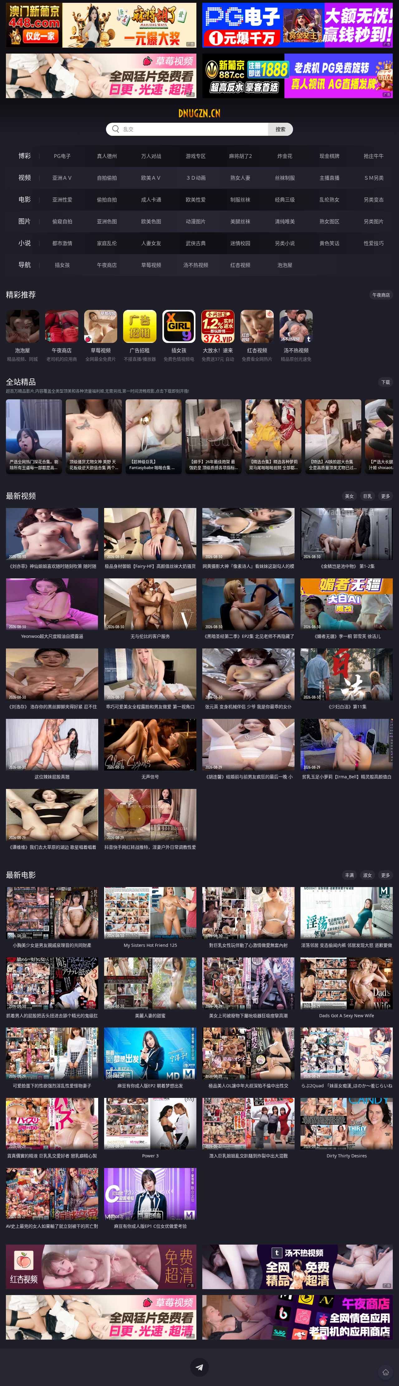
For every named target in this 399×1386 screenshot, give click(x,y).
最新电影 (21, 875)
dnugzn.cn (199, 113)
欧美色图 (151, 221)
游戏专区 (196, 156)
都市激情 (62, 243)
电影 (24, 199)
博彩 (24, 156)
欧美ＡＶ (151, 177)
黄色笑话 (329, 243)
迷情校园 (240, 243)
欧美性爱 (196, 199)
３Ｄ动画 (196, 177)
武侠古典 (196, 243)
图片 (24, 221)
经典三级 (285, 199)
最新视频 (21, 496)
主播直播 (329, 177)
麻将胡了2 (240, 156)
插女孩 (62, 265)
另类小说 (285, 243)
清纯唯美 (285, 221)
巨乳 (367, 496)
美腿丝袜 (240, 221)
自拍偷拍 (107, 177)
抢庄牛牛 (374, 156)
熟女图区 (329, 221)
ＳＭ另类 (374, 177)
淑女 (367, 875)
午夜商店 (107, 265)
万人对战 (151, 156)
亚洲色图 (107, 221)
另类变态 (374, 199)
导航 (24, 265)
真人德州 (107, 156)
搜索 (281, 129)
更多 (385, 496)
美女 (349, 496)
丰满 (349, 875)
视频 (24, 177)
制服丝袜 (240, 199)
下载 (385, 382)
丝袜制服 (285, 177)
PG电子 (62, 156)
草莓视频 (151, 265)
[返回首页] (385, 1372)
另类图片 (374, 221)
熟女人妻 (240, 177)
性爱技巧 (374, 243)
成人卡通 (151, 199)
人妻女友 (151, 243)
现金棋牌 (329, 156)
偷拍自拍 (107, 199)
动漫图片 (196, 221)
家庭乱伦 (107, 243)
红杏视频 (240, 265)
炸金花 (284, 156)
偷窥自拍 (62, 221)
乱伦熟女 (329, 199)
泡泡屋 (284, 265)
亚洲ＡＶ (62, 177)
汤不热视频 (195, 265)
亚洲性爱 (62, 199)
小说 (24, 243)
